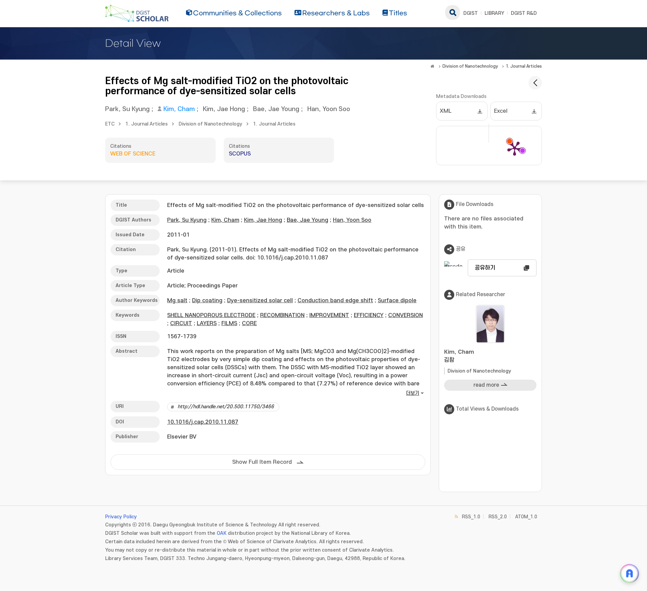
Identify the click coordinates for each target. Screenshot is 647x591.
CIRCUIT (181, 323)
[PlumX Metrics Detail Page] (514, 148)
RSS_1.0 (471, 516)
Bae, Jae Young (276, 109)
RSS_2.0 (498, 516)
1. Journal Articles (524, 66)
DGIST (470, 13)
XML (446, 111)
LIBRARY (494, 13)
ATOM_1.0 (526, 516)
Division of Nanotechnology (470, 66)
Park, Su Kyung (127, 109)
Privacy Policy (121, 517)
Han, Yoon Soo (328, 109)
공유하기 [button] (485, 268)
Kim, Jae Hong (224, 109)
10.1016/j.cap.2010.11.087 (202, 422)
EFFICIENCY (368, 315)
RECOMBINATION (282, 315)
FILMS (229, 323)
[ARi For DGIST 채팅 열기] (629, 573)
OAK (221, 533)
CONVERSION (405, 315)
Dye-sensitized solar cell (260, 301)
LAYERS (207, 323)
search (452, 12)
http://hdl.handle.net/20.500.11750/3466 (226, 407)
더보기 (412, 393)
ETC (110, 124)
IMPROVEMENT (329, 315)
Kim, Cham (179, 109)
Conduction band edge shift (335, 301)
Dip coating (207, 301)
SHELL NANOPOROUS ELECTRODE (211, 315)
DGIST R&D (524, 13)
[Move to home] (432, 66)
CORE (249, 323)
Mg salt (177, 301)
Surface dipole (397, 301)
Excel (500, 111)
